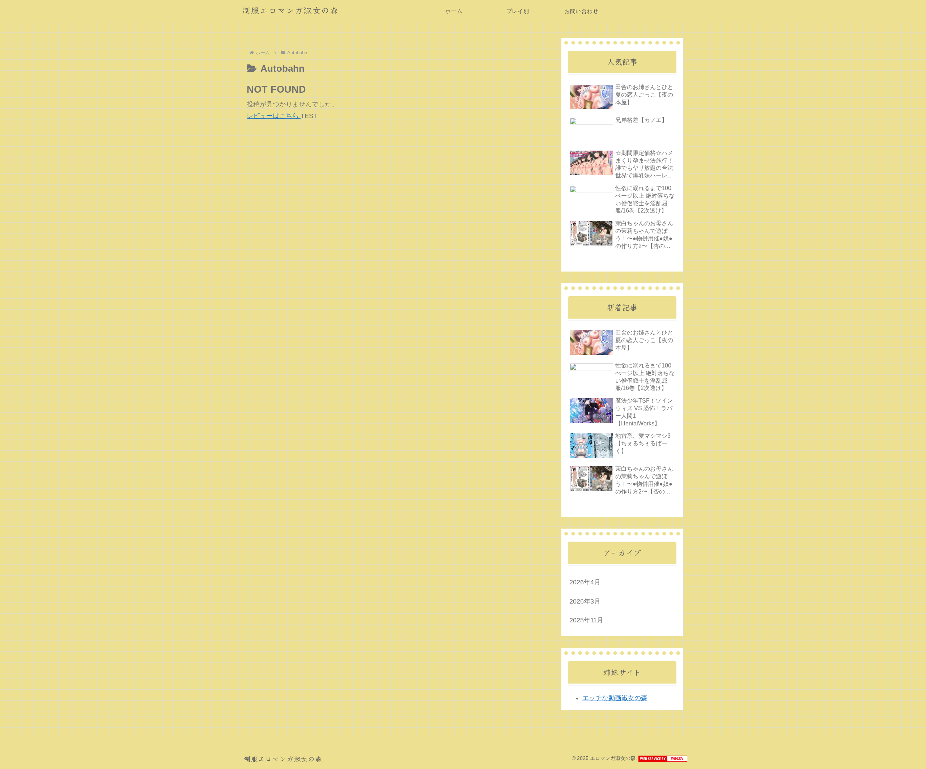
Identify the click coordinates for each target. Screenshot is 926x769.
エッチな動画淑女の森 (614, 698)
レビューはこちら (274, 115)
